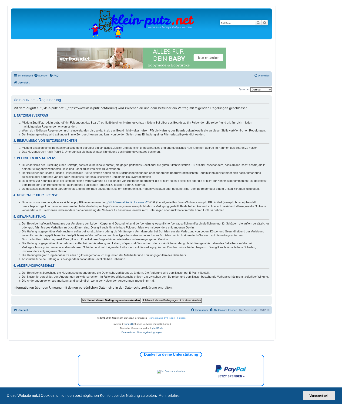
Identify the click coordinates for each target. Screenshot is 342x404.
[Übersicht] (141, 23)
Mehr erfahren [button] (169, 395)
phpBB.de (157, 328)
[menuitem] (41, 75)
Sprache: (244, 89)
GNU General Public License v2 (127, 202)
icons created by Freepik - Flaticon (167, 318)
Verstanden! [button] (319, 395)
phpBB (129, 324)
